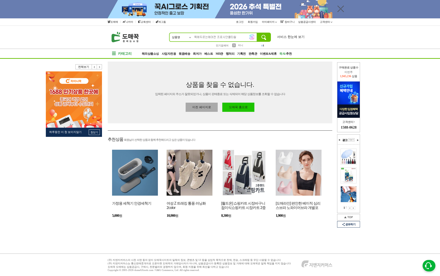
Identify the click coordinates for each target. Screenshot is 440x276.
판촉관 (253, 53)
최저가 (197, 53)
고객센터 (325, 21)
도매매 (114, 21)
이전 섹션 (339, 140)
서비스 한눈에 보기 (291, 37)
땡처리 (230, 53)
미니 (240, 45)
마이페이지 (268, 21)
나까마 (129, 21)
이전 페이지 (350, 208)
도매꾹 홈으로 (238, 107)
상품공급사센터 (307, 21)
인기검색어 (222, 45)
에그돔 (162, 21)
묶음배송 (184, 53)
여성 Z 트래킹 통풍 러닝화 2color (186, 205)
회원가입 (253, 21)
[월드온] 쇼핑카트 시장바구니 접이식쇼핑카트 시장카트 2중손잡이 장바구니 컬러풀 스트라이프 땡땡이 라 (243, 205)
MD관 (219, 53)
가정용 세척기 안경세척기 (131, 203)
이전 (94, 66)
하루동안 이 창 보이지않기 (65, 132)
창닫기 (94, 132)
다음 (99, 66)
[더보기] (351, 139)
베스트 (208, 53)
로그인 (240, 21)
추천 (285, 53)
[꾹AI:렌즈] (251, 37)
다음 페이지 (353, 208)
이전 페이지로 (201, 107)
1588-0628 (349, 127)
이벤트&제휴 (268, 53)
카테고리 (125, 53)
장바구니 (289, 21)
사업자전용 (169, 53)
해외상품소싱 (150, 53)
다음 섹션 (357, 140)
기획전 (241, 53)
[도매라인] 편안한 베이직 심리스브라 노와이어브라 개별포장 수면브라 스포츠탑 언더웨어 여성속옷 (298, 205)
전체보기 (83, 66)
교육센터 (146, 21)
